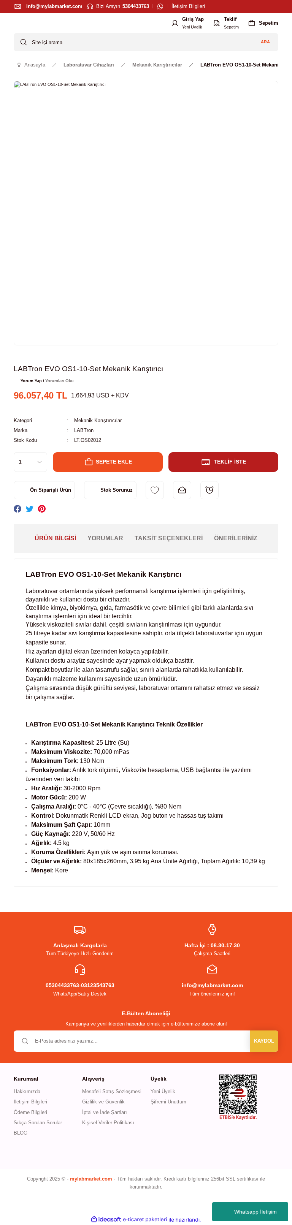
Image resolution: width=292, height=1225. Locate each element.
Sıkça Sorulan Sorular (38, 1122)
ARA (265, 42)
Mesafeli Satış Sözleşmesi (111, 1091)
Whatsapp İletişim (255, 1212)
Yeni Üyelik (163, 1091)
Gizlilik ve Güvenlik (103, 1102)
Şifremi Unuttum (168, 1102)
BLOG (20, 1133)
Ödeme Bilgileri (30, 1112)
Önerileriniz (235, 538)
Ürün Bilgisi (55, 538)
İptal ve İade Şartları (104, 1112)
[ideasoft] (106, 1219)
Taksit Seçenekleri (169, 538)
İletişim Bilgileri (30, 1102)
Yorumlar (105, 538)
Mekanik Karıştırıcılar (98, 420)
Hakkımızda (27, 1091)
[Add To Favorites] (155, 490)
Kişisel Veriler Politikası (108, 1122)
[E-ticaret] (145, 1220)
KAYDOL (264, 1041)
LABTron (84, 430)
